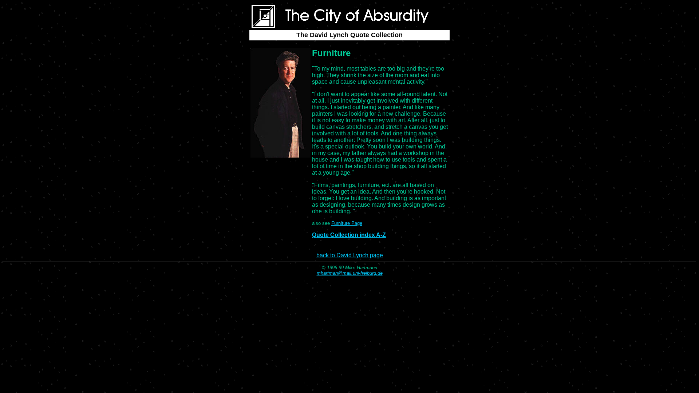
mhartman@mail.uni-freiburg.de (350, 273)
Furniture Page (346, 223)
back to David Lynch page (349, 255)
